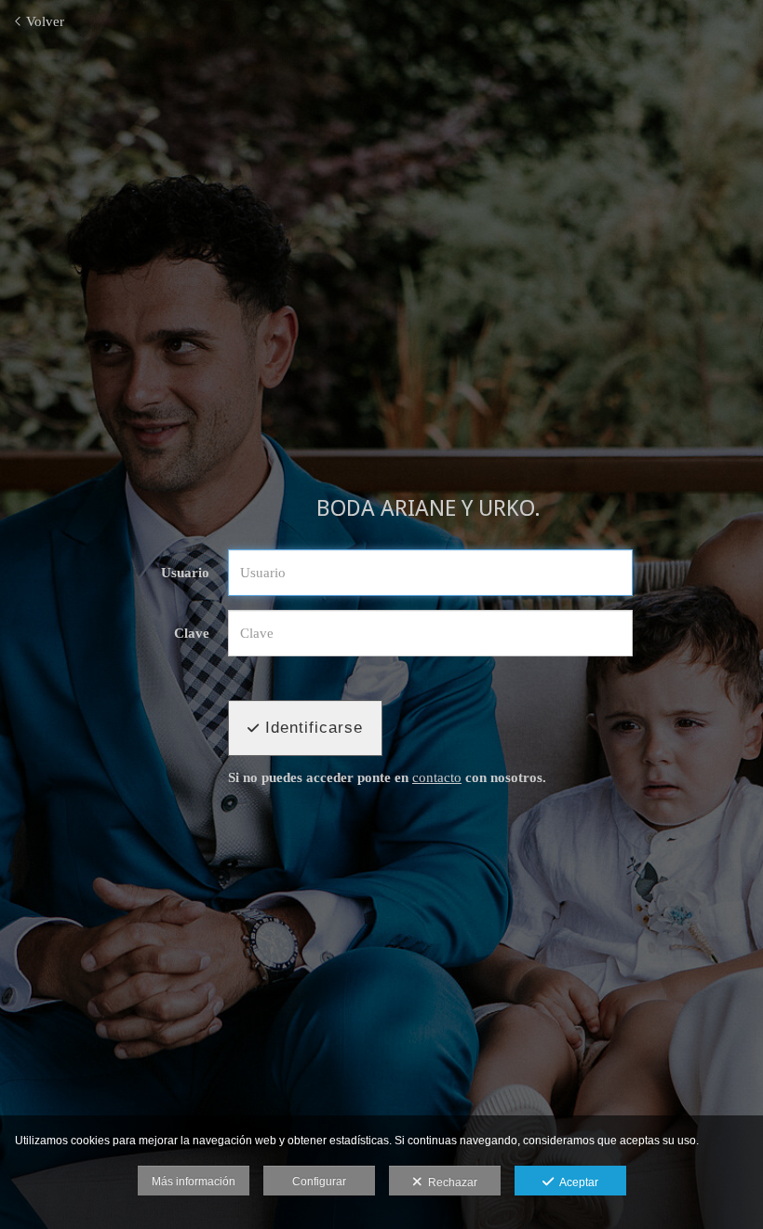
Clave (191, 633)
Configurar (319, 1181)
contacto (437, 777)
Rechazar (449, 1182)
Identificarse (311, 727)
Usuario (185, 572)
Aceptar (576, 1182)
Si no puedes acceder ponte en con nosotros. (387, 777)
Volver (43, 21)
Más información (193, 1181)
